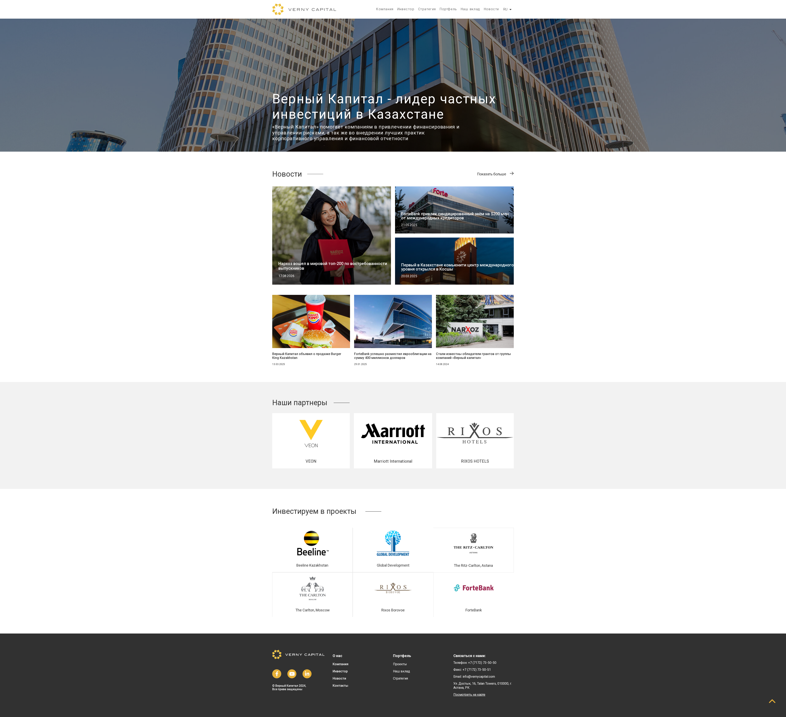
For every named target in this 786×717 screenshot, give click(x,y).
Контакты (340, 686)
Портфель (448, 9)
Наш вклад (470, 9)
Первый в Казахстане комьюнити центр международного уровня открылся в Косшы (457, 267)
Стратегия (427, 9)
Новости (491, 9)
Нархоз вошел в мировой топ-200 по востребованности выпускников (332, 266)
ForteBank (473, 610)
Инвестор (405, 9)
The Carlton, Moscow (312, 610)
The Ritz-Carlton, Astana (473, 565)
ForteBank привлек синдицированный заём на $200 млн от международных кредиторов (455, 215)
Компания (385, 9)
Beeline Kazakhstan (312, 565)
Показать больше (491, 174)
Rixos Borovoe (393, 610)
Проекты (400, 664)
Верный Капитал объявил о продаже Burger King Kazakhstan (306, 356)
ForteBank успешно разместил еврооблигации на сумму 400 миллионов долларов (392, 356)
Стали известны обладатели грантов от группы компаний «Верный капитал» (473, 356)
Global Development (393, 565)
